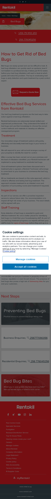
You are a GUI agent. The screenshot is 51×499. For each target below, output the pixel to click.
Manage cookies (25, 259)
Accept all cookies (26, 266)
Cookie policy (9, 251)
